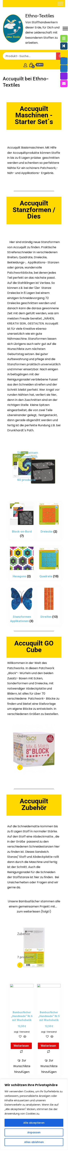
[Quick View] (24, 1037)
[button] (21, 1066)
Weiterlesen (21, 1045)
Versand (24, 1031)
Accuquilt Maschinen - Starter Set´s (34, 115)
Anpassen (34, 1132)
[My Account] (25, 64)
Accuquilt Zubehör (34, 804)
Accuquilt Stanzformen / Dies (34, 209)
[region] (34, 1114)
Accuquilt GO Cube (34, 646)
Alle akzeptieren (33, 1123)
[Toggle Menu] (60, 3)
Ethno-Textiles (39, 16)
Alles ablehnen (34, 1142)
